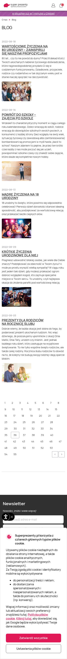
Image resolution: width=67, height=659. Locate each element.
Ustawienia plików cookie (33, 649)
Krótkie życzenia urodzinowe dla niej (20, 253)
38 (33, 435)
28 (51, 422)
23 (5, 422)
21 (49, 415)
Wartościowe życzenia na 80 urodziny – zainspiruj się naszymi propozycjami (25, 49)
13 (39, 409)
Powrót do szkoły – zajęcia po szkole (19, 116)
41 (5, 441)
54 (5, 454)
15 (56, 409)
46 (51, 441)
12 (30, 409)
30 (15, 428)
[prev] (55, 454)
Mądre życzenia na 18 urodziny (20, 196)
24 (15, 422)
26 (33, 422)
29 (6, 428)
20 (40, 415)
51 (33, 448)
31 (24, 428)
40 (51, 435)
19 (31, 415)
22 (58, 415)
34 (51, 428)
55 (15, 454)
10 (13, 409)
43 (23, 441)
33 (42, 428)
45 (41, 441)
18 (23, 415)
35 (5, 435)
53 (51, 448)
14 (47, 409)
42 (14, 441)
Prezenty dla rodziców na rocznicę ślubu (23, 322)
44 (32, 441)
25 (24, 422)
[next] (62, 454)
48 (5, 448)
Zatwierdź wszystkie (33, 638)
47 (60, 441)
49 (15, 448)
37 (24, 435)
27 (42, 422)
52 (42, 448)
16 (5, 415)
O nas (4, 19)
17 (14, 415)
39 (42, 435)
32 (33, 428)
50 (24, 448)
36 (15, 435)
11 (22, 409)
